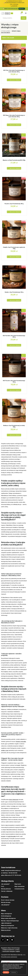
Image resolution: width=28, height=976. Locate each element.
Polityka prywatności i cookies (11, 949)
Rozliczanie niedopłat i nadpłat (11, 951)
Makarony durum (6, 930)
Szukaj (23, 18)
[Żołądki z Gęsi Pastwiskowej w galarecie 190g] (14, 232)
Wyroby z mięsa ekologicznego (10, 920)
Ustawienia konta (19, 889)
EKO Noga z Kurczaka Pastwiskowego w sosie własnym (14, 116)
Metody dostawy (5, 902)
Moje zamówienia (19, 886)
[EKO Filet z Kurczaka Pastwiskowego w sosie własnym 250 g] (14, 55)
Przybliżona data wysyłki (14, 38)
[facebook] (3, 940)
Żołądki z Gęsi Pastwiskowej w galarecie (14, 248)
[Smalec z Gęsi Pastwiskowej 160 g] (14, 277)
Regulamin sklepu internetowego (10, 948)
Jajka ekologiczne (6, 923)
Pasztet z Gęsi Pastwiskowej (14, 203)
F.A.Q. (2, 886)
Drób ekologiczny (6, 916)
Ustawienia (13, 972)
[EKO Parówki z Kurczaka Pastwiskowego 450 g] (14, 320)
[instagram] (12, 940)
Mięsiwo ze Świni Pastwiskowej (14, 160)
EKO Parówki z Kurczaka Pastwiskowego (14, 336)
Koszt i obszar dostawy (7, 900)
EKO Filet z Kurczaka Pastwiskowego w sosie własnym (14, 71)
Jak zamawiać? (5, 884)
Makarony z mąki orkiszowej (9, 928)
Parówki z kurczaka (21, 741)
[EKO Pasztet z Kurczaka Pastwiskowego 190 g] (14, 365)
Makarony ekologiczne (7, 925)
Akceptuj (6, 972)
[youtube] (7, 940)
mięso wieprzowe (13, 799)
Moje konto (18, 884)
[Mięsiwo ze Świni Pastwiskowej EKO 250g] (14, 145)
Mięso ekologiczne (6, 913)
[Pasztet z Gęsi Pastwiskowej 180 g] (14, 188)
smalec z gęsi (4, 750)
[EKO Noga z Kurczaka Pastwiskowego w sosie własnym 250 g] (14, 100)
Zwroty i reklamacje (6, 891)
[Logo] (7, 13)
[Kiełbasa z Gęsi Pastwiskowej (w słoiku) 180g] (14, 410)
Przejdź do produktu (15, 80)
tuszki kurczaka (11, 836)
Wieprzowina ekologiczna (8, 918)
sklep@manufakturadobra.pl (13, 870)
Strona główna (5, 31)
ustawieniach (6, 969)
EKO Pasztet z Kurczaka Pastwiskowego (14, 381)
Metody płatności (6, 889)
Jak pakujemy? (5, 904)
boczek (3, 836)
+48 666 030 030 (12, 873)
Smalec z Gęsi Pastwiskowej (14, 292)
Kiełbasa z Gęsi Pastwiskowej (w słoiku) (14, 426)
